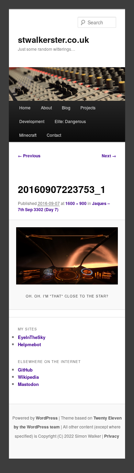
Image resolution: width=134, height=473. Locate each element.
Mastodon (28, 384)
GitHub (25, 369)
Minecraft (27, 135)
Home (25, 107)
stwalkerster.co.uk (53, 39)
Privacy (111, 436)
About (46, 107)
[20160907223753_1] (67, 255)
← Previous (29, 156)
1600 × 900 (76, 203)
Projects (88, 107)
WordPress (47, 418)
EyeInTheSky (31, 337)
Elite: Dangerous (70, 121)
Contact (54, 135)
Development (31, 121)
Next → (109, 156)
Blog (66, 107)
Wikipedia (28, 377)
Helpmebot (29, 344)
